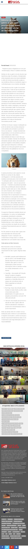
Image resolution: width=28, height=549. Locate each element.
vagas (21, 423)
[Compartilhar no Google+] (11, 547)
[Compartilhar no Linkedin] (16, 547)
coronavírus (16, 425)
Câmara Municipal (19, 408)
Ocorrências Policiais (8, 415)
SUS (20, 427)
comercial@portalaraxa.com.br (9, 482)
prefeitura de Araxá (7, 410)
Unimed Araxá (10, 429)
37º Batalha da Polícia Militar (10, 423)
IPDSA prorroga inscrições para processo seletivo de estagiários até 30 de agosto (18, 502)
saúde (15, 427)
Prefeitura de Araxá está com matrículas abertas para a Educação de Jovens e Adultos (18, 510)
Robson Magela (18, 410)
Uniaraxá (4, 425)
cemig (10, 425)
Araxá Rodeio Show (7, 431)
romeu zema (15, 419)
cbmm (19, 417)
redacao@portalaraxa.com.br (8, 480)
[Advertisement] (14, 48)
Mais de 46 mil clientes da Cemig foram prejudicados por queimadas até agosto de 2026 (17, 495)
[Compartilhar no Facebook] (2, 547)
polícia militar (6, 419)
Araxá (14, 417)
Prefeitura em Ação (16, 434)
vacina (17, 415)
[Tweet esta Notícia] (7, 547)
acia (8, 427)
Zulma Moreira (6, 434)
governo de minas (7, 413)
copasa (15, 431)
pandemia (10, 408)
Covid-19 (4, 408)
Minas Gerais (5, 421)
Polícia (4, 427)
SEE (12, 427)
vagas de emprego (7, 417)
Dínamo (4, 429)
